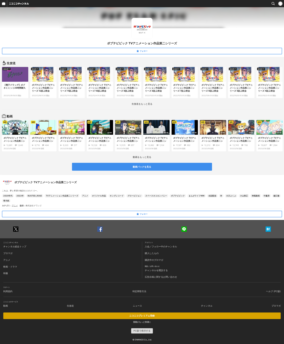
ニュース (137, 305)
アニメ (85, 195)
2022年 (20, 195)
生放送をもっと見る (142, 103)
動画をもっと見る (142, 157)
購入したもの (152, 253)
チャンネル (207, 305)
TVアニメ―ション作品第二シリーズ (62, 195)
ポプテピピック (178, 195)
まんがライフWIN (196, 195)
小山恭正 (244, 195)
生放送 (70, 305)
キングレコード (117, 195)
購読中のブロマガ (154, 259)
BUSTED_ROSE (35, 195)
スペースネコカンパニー (156, 195)
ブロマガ (7, 253)
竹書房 (267, 195)
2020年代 (7, 195)
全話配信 (212, 195)
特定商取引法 (139, 291)
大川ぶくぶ (231, 195)
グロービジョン (134, 195)
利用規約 (7, 291)
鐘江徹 (276, 195)
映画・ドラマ (10, 266)
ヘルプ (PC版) (273, 291)
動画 (5, 305)
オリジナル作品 (99, 195)
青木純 (6, 200)
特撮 (5, 273)
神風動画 (256, 195)
